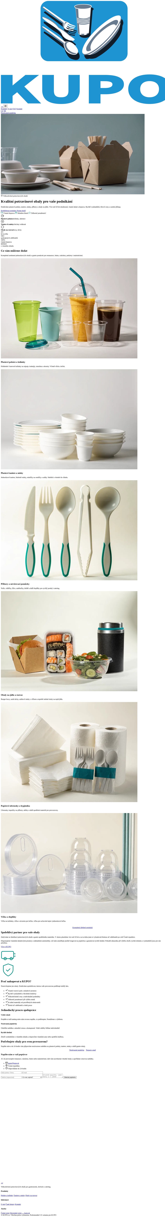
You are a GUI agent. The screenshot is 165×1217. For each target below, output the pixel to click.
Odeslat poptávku (70, 1077)
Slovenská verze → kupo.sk (20, 1213)
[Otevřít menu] (5, 106)
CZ (2, 111)
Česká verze (5, 1213)
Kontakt (19, 109)
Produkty (4, 109)
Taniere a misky (19, 1195)
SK (5, 111)
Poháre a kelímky (7, 1195)
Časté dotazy (10, 1204)
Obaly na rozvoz (31, 1195)
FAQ (14, 109)
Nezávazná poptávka (8, 113)
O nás (10, 109)
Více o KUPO (6, 947)
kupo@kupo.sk (13, 1063)
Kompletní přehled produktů (83, 928)
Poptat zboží (21, 211)
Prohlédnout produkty (8, 211)
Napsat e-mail (91, 1050)
